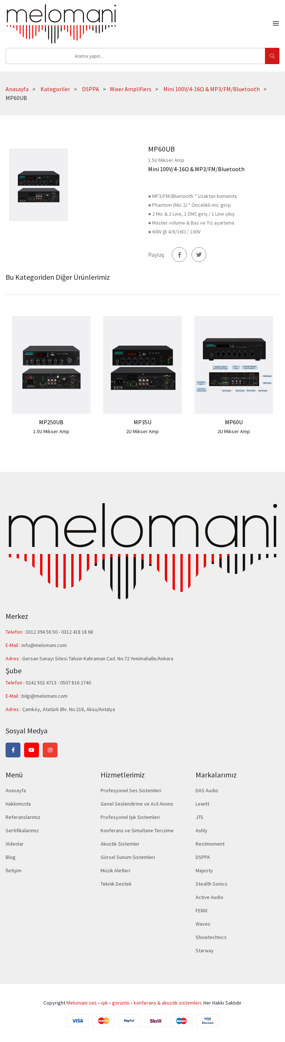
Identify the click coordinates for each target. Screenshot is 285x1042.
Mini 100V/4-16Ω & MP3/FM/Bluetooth (211, 89)
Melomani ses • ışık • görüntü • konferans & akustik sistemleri (133, 1002)
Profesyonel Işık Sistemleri (130, 817)
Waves (203, 923)
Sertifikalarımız (22, 830)
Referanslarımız (23, 817)
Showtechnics (211, 937)
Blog (11, 857)
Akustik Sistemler (120, 843)
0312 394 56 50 (42, 631)
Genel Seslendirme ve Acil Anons (137, 803)
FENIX (201, 910)
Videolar (15, 843)
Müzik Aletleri (115, 870)
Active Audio (209, 897)
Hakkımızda (18, 803)
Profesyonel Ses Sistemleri (131, 790)
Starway (205, 950)
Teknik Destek (116, 883)
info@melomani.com (44, 645)
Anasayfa (17, 89)
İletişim (14, 870)
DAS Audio (207, 790)
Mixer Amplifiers (130, 89)
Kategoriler (55, 89)
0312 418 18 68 (77, 631)
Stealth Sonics (211, 883)
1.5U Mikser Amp (51, 431)
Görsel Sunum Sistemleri (128, 857)
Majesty (204, 870)
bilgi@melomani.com (45, 696)
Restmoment (210, 843)
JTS (199, 817)
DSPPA (90, 89)
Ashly (201, 830)
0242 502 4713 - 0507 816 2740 (58, 682)
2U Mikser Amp (142, 431)
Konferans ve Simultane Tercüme (137, 830)
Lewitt (202, 803)
